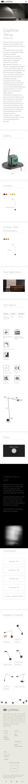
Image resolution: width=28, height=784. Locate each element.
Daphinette (7, 664)
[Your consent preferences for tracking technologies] (2, 781)
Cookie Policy (12, 777)
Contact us (6, 756)
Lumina (5, 736)
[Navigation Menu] (26, 1)
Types (15, 734)
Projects (16, 744)
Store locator (7, 755)
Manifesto (6, 737)
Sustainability (7, 739)
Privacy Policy (6, 777)
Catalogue (6, 759)
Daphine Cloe (19, 686)
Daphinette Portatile (18, 663)
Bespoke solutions (18, 746)
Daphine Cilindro (6, 687)
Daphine (6, 642)
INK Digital (19, 776)
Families (16, 735)
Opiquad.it (5, 776)
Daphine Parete (17, 640)
